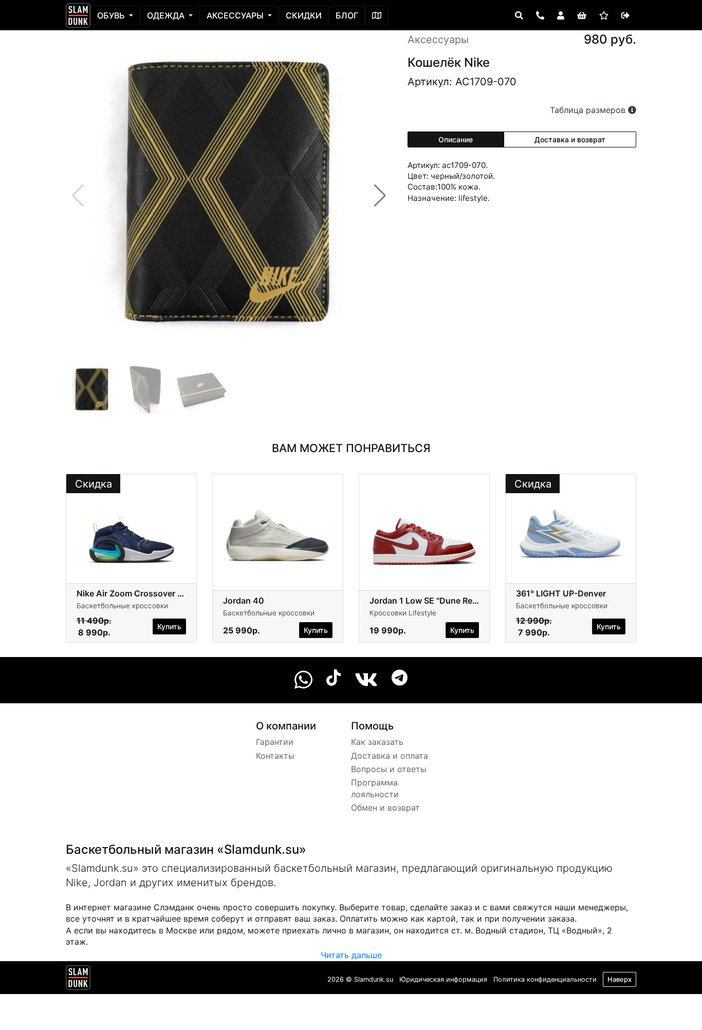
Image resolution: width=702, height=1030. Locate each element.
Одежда (167, 15)
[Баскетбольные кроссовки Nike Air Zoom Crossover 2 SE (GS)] (131, 527)
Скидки (304, 15)
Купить (169, 626)
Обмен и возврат (385, 807)
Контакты (275, 756)
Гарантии (274, 742)
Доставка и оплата (389, 756)
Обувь (112, 15)
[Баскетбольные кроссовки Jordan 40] (278, 527)
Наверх (619, 979)
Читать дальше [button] (351, 955)
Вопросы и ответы (389, 769)
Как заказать (377, 742)
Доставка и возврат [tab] (569, 139)
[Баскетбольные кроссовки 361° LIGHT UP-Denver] (571, 527)
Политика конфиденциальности (545, 979)
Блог (347, 15)
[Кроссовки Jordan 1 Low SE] (424, 527)
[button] (380, 195)
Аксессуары (236, 15)
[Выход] (625, 15)
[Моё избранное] (604, 15)
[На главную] (78, 15)
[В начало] (78, 979)
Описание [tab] (455, 139)
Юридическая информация (443, 979)
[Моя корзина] (581, 15)
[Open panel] (519, 15)
